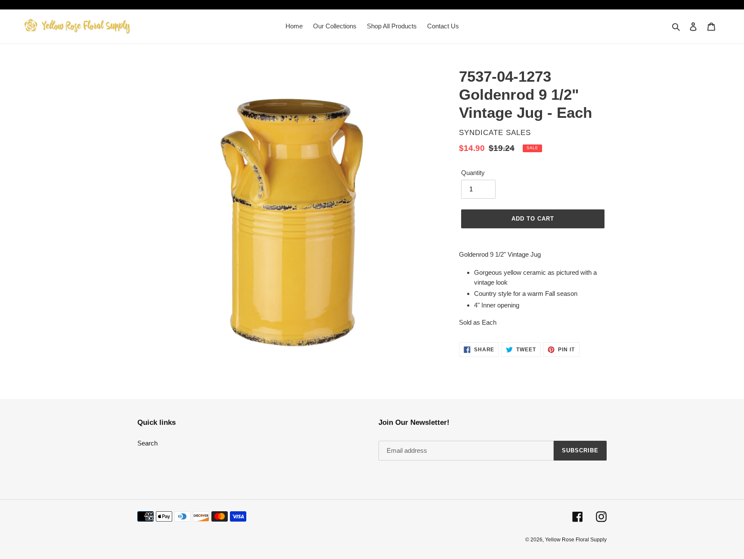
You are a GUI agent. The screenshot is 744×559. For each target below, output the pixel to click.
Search (147, 443)
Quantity (473, 172)
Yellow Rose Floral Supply (576, 540)
